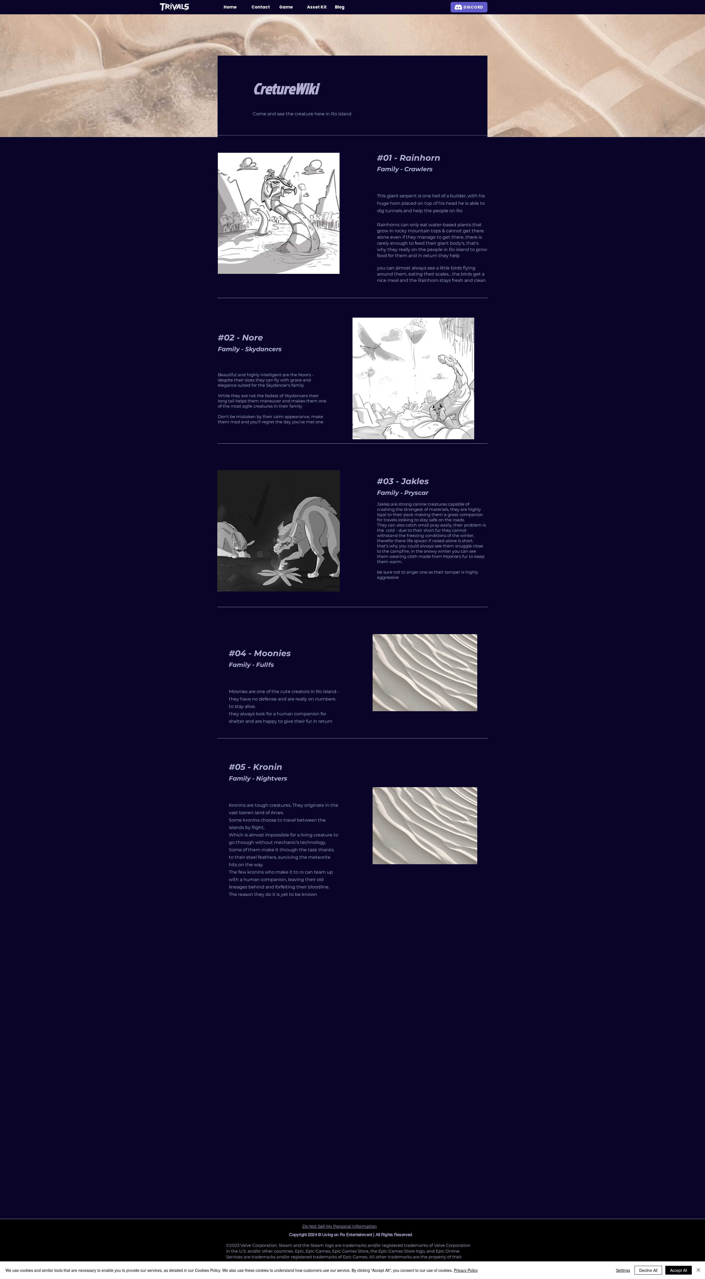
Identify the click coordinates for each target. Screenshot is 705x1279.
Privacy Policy (466, 1270)
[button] (289, 7)
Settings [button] (623, 1270)
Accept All (678, 1270)
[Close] (698, 1270)
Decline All (648, 1270)
